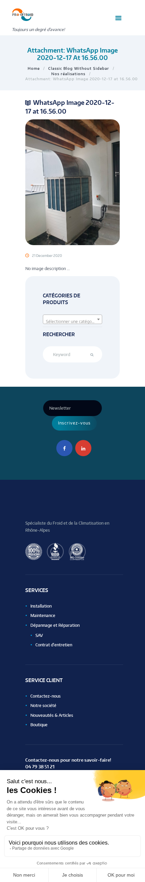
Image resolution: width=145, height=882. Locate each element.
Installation (41, 606)
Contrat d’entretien (53, 644)
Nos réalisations (68, 73)
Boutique (39, 724)
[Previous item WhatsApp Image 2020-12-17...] (48, 182)
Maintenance (42, 615)
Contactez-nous (45, 696)
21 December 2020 (47, 256)
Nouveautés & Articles (51, 715)
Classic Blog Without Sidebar (78, 68)
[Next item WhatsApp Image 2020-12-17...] (96, 182)
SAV (39, 635)
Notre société (43, 705)
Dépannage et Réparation (55, 625)
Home (34, 68)
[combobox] (73, 319)
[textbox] (72, 321)
